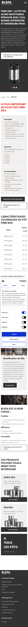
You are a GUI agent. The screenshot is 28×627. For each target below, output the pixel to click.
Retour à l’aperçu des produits (12, 276)
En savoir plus (10, 385)
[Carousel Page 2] (14, 87)
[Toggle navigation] (25, 2)
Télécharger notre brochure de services (12, 448)
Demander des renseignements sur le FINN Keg (13, 55)
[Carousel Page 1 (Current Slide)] (11, 87)
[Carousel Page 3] (16, 87)
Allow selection (14, 339)
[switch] (24, 317)
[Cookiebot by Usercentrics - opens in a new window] (19, 281)
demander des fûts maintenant (12, 199)
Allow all (14, 334)
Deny (14, 344)
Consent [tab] (5, 285)
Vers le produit (13, 499)
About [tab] (23, 285)
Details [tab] (14, 285)
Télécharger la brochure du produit (11, 206)
